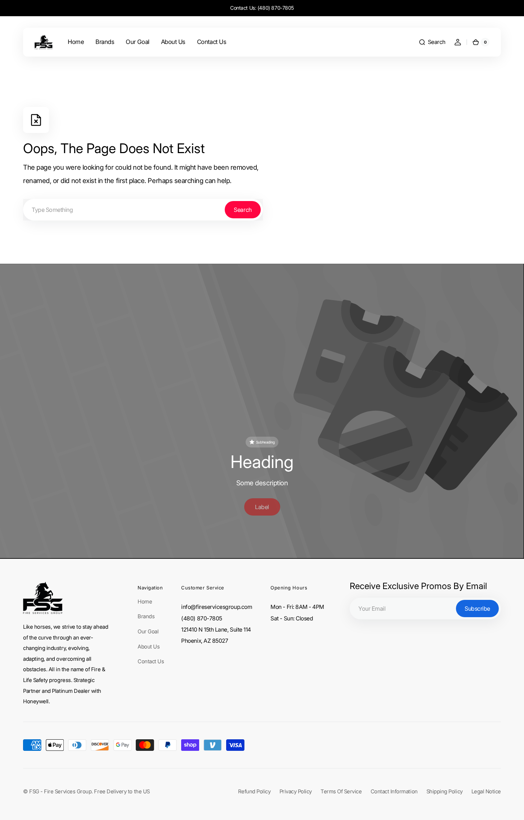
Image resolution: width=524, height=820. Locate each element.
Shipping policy (444, 791)
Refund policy (254, 791)
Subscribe (477, 608)
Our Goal (148, 631)
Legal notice (486, 791)
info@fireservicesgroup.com (216, 606)
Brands (146, 616)
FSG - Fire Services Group (60, 791)
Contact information (394, 791)
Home (145, 601)
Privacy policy (295, 791)
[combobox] (143, 209)
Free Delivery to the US (121, 791)
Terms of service (341, 791)
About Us (149, 646)
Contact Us (151, 661)
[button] (431, 42)
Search (242, 209)
